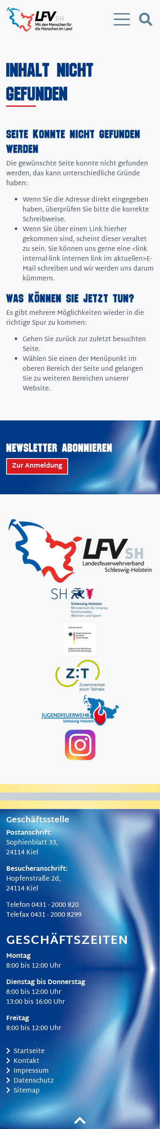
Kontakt (26, 1061)
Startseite (29, 1052)
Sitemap (27, 1091)
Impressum (31, 1071)
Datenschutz (34, 1081)
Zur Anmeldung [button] (37, 466)
